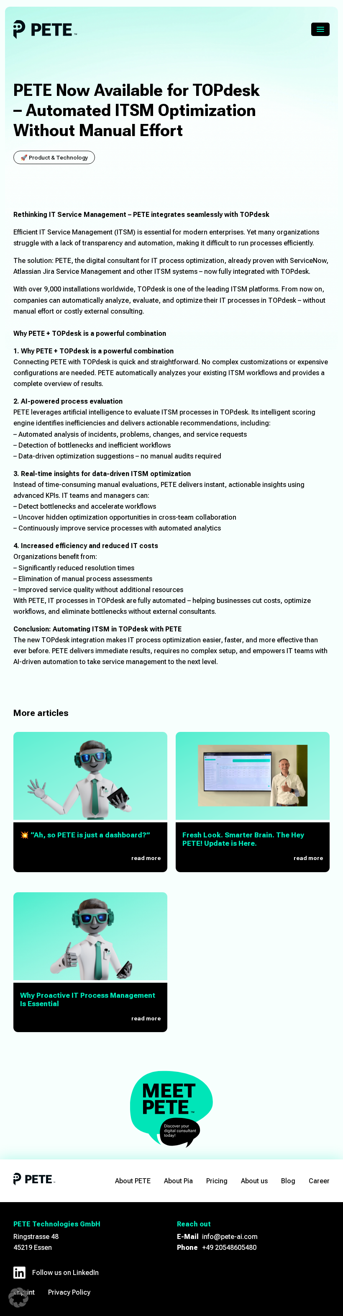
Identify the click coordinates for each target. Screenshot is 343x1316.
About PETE (133, 1181)
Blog (288, 1181)
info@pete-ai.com (230, 1237)
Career (319, 1181)
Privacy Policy (69, 1292)
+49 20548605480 (229, 1248)
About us (254, 1181)
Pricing (217, 1181)
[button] (18, 1297)
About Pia (178, 1181)
